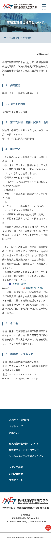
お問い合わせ (16, 473)
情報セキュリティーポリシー (24, 450)
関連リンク (15, 432)
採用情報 (27, 37)
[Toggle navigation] (44, 7)
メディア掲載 (16, 467)
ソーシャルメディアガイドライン (26, 456)
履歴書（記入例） (35, 288)
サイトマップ (16, 426)
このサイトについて (19, 420)
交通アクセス (16, 480)
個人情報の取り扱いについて (24, 443)
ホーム (5, 37)
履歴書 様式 (19, 284)
